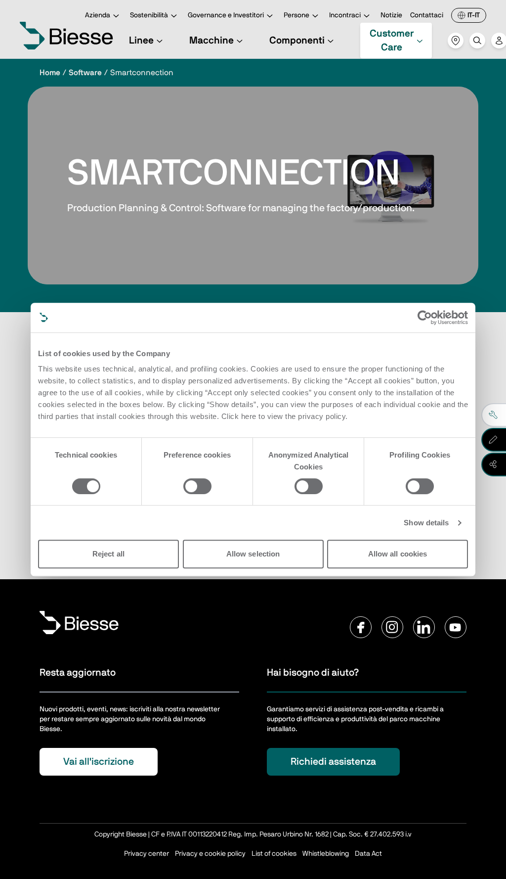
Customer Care (392, 40)
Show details (426, 522)
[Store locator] (456, 40)
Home (50, 73)
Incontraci (345, 15)
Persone (296, 15)
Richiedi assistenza (333, 762)
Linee (141, 41)
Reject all (108, 554)
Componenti (297, 41)
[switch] (197, 486)
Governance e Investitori (226, 15)
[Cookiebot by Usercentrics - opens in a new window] (424, 317)
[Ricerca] (477, 40)
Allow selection (253, 554)
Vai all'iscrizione (98, 762)
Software (85, 73)
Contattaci (426, 15)
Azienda (97, 15)
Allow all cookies (397, 554)
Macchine (211, 41)
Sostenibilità (149, 15)
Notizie (391, 15)
